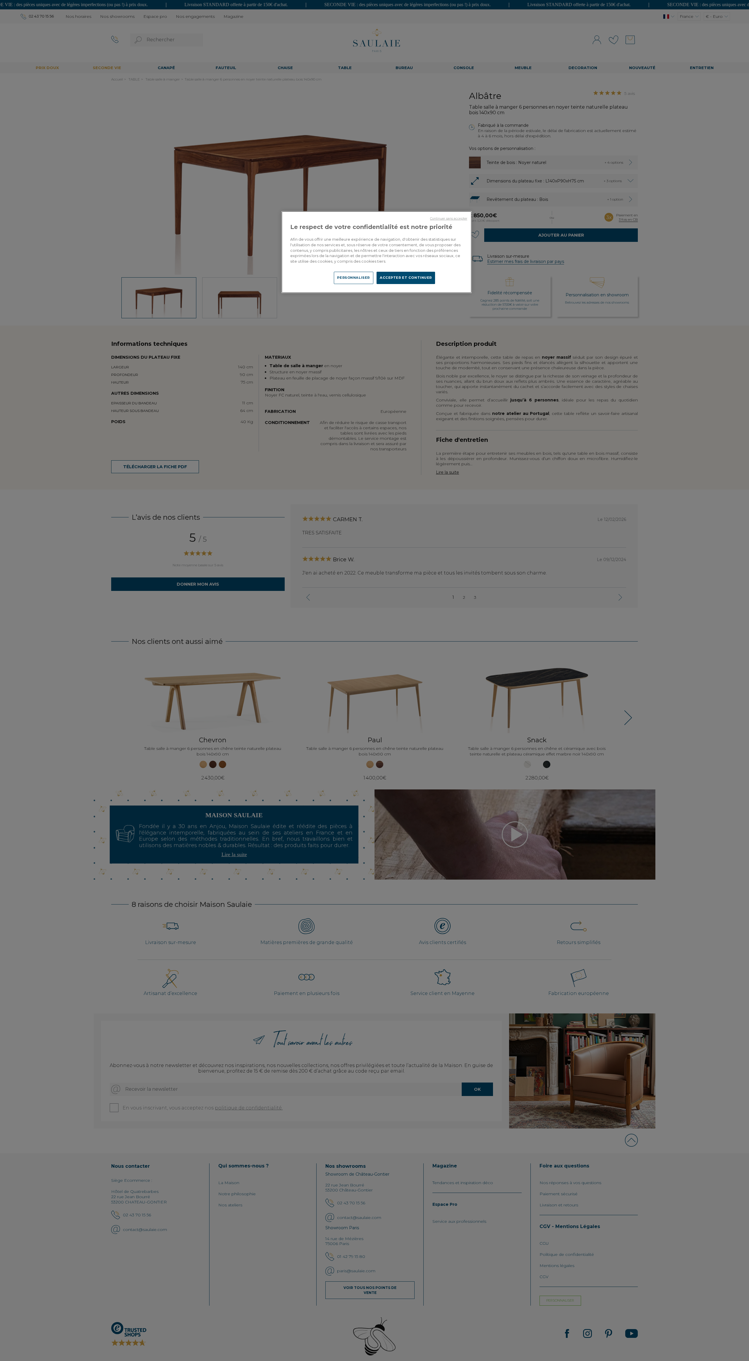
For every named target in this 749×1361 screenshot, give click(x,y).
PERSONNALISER (353, 278)
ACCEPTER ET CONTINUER (406, 278)
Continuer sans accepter (448, 218)
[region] (376, 252)
